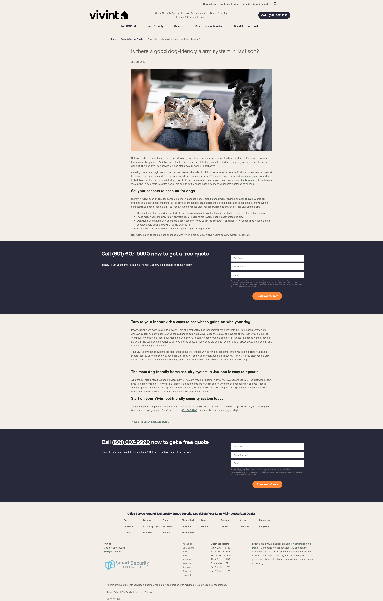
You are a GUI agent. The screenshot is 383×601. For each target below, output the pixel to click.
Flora (165, 520)
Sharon (166, 532)
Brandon (244, 526)
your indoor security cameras (247, 176)
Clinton (127, 532)
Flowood (186, 526)
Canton (224, 526)
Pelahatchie (188, 532)
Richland (167, 526)
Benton (147, 520)
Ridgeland (264, 526)
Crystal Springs (151, 526)
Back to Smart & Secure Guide (151, 422)
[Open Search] (275, 3)
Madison (147, 532)
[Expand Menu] (165, 26)
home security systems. (144, 162)
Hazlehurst (264, 520)
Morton (243, 520)
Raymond (225, 520)
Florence (128, 526)
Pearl (126, 520)
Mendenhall (188, 520)
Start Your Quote (267, 296)
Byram (204, 526)
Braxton (205, 520)
